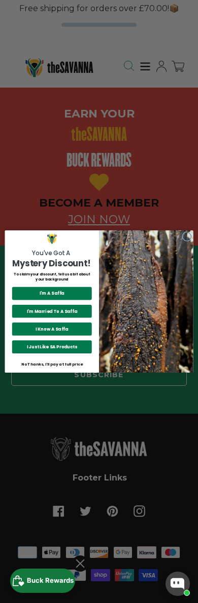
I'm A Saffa (52, 293)
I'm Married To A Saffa (52, 311)
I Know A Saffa (52, 329)
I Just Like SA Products (52, 347)
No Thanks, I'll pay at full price (51, 364)
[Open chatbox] (178, 584)
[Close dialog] (187, 236)
